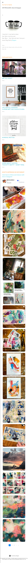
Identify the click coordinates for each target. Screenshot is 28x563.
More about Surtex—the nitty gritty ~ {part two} (13, 164)
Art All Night (7, 78)
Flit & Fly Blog (7, 5)
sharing (16, 47)
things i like (4, 49)
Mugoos (14, 40)
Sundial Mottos (8, 137)
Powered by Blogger (15, 555)
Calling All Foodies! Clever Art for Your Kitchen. (13, 108)
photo (13, 47)
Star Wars (20, 47)
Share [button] (3, 45)
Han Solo (6, 47)
